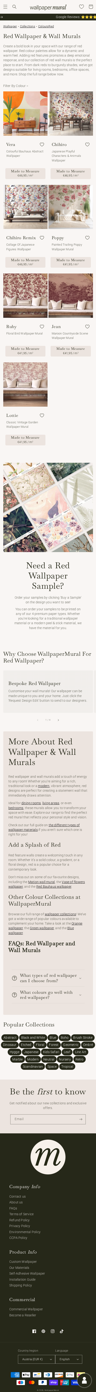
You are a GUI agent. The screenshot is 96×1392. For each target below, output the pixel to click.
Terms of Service (21, 1214)
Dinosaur (10, 1045)
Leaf (67, 1052)
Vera (10, 144)
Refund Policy (19, 1220)
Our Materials (19, 1268)
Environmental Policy (25, 1232)
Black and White (33, 1037)
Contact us (17, 1196)
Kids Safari (51, 1052)
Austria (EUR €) (32, 1359)
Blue (53, 1037)
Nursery (65, 1059)
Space (52, 1066)
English (65, 1359)
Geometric (71, 1045)
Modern (33, 1059)
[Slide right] (58, 720)
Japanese (31, 1052)
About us (16, 1202)
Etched (26, 1045)
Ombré (88, 1045)
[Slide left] (38, 720)
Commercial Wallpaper (26, 1309)
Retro (79, 1059)
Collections (27, 26)
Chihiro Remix (21, 237)
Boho (65, 1037)
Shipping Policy (20, 1285)
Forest (53, 1045)
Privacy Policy (19, 1226)
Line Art (80, 1052)
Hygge (14, 1052)
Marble (17, 1059)
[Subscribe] (81, 1119)
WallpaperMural (52, 1390)
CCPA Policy (18, 1238)
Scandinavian (33, 1066)
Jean (56, 326)
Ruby (11, 326)
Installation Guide (22, 1279)
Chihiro (59, 144)
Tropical (67, 1066)
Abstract (10, 1037)
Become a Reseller (22, 1315)
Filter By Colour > (15, 86)
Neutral (48, 1059)
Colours (43, 26)
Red (51, 26)
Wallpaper (10, 26)
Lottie (12, 415)
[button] (5, 6)
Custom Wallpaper (23, 1261)
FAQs (13, 1208)
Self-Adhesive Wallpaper (27, 1273)
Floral (40, 1045)
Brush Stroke (82, 1037)
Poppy (58, 237)
